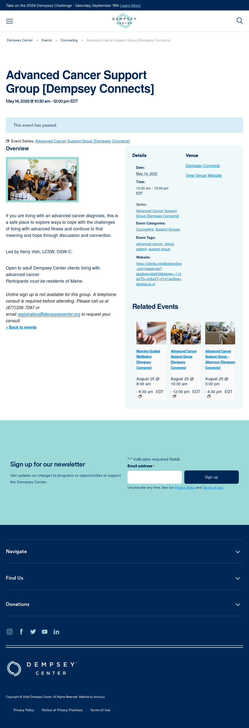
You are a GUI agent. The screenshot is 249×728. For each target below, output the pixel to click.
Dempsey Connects (203, 165)
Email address (140, 465)
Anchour (99, 697)
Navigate (16, 551)
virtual (169, 243)
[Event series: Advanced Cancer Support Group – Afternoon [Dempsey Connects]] (209, 396)
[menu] (10, 21)
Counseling (144, 229)
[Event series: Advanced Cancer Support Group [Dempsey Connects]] (174, 396)
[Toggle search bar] (239, 21)
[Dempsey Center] (125, 20)
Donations (17, 604)
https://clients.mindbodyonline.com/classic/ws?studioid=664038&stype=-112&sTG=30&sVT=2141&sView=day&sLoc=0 (159, 273)
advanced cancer (149, 243)
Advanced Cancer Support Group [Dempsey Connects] (157, 213)
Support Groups (167, 229)
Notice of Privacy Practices (62, 710)
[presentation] (151, 333)
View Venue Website (204, 175)
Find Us (14, 578)
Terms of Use (213, 487)
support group (159, 248)
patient (141, 248)
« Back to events (21, 327)
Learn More (130, 5)
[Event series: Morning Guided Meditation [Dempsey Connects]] (140, 396)
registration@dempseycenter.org (49, 314)
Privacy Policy (185, 487)
